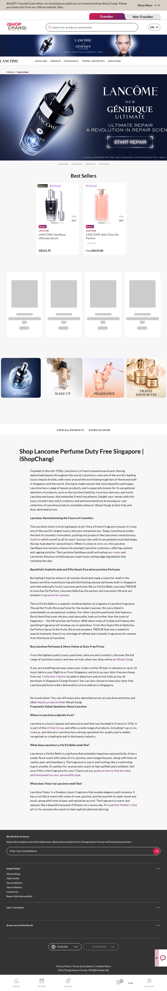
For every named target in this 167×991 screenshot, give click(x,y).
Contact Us (12, 891)
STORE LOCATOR (99, 430)
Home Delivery (14, 882)
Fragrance (71, 61)
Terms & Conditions (83, 966)
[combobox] (92, 27)
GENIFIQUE (114, 61)
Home (10, 72)
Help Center (13, 878)
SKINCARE (41, 61)
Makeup (56, 61)
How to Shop (13, 873)
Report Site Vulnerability (19, 896)
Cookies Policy (103, 966)
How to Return (14, 887)
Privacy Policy (63, 966)
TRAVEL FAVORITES (93, 61)
